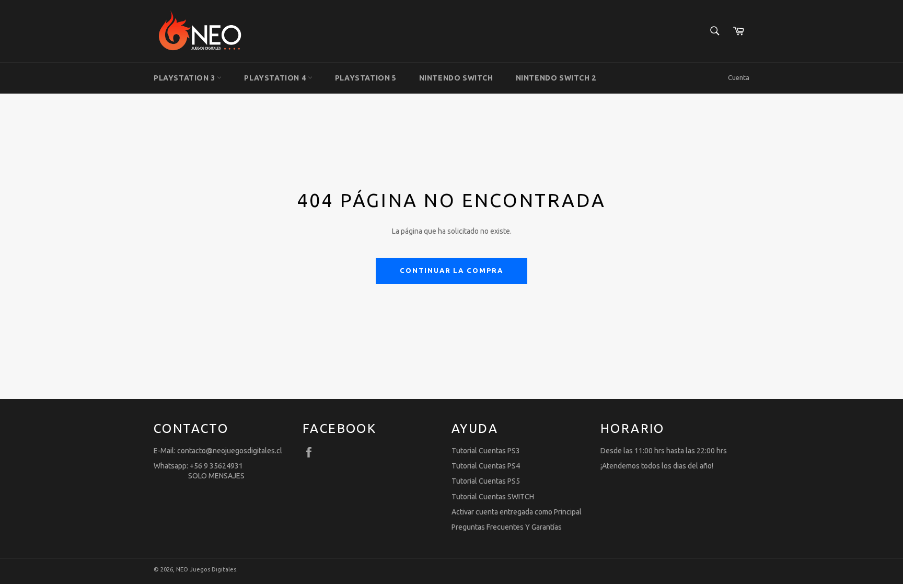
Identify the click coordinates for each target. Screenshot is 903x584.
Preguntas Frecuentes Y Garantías (507, 527)
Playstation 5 (366, 78)
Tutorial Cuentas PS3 (486, 450)
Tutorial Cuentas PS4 (486, 466)
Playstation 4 (275, 78)
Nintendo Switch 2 (556, 78)
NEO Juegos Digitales (206, 569)
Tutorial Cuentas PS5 (486, 481)
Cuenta (738, 77)
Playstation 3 (185, 78)
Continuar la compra (451, 270)
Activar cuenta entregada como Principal (517, 512)
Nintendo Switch (456, 78)
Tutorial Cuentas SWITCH (493, 497)
